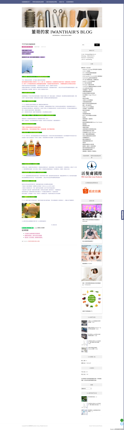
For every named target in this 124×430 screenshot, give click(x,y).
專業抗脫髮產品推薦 (38, 2)
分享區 (84, 96)
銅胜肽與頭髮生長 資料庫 (88, 144)
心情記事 (85, 112)
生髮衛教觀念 (70, 2)
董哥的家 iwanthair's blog (62, 32)
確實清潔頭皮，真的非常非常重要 (33, 235)
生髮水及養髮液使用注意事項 (89, 136)
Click (122, 215)
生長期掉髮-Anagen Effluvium (89, 132)
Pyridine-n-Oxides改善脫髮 (89, 81)
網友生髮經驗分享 (87, 139)
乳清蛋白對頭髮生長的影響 (89, 93)
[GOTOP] (122, 424)
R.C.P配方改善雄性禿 (87, 83)
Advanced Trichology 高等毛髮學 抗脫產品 (92, 69)
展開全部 (83, 67)
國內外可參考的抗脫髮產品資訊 (90, 103)
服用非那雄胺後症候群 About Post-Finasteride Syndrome (96, 122)
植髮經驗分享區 (86, 125)
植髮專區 (85, 124)
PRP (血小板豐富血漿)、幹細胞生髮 (91, 79)
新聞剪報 (85, 120)
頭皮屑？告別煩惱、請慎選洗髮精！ (34, 237)
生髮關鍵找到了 (26, 2)
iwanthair (36, 46)
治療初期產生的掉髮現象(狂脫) (89, 129)
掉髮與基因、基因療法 (88, 118)
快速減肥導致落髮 (87, 113)
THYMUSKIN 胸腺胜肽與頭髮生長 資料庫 (92, 86)
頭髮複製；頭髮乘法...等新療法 (89, 151)
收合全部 (88, 67)
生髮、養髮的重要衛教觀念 (89, 134)
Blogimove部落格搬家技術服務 (116, 429)
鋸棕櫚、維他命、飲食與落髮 (89, 146)
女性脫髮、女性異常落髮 (88, 108)
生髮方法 (61, 2)
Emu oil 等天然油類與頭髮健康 (89, 72)
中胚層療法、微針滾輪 (88, 90)
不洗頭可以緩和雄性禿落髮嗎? (32, 233)
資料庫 (84, 142)
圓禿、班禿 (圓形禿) (87, 105)
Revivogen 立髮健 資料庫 (88, 84)
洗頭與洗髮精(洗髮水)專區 (27, 46)
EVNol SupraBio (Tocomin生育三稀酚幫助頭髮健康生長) (95, 76)
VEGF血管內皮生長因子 (88, 88)
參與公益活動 (86, 98)
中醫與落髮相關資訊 (87, 91)
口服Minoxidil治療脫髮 (88, 100)
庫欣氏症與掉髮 (86, 110)
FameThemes (99, 425)
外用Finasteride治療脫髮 (88, 107)
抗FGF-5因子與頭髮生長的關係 (89, 115)
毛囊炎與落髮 (86, 127)
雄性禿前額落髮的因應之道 (89, 147)
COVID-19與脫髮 (86, 71)
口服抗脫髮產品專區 (51, 2)
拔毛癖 (84, 117)
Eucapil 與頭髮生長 (87, 74)
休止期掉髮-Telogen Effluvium (89, 95)
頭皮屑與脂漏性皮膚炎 (88, 149)
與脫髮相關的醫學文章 (88, 141)
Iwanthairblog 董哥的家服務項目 (90, 78)
